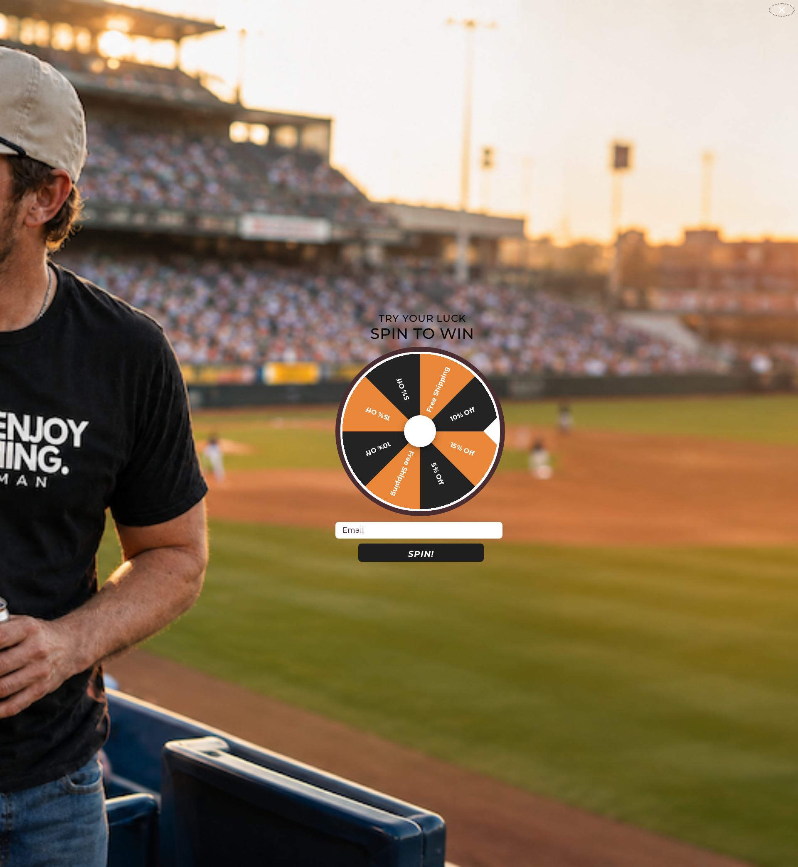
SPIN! (421, 554)
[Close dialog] (782, 10)
